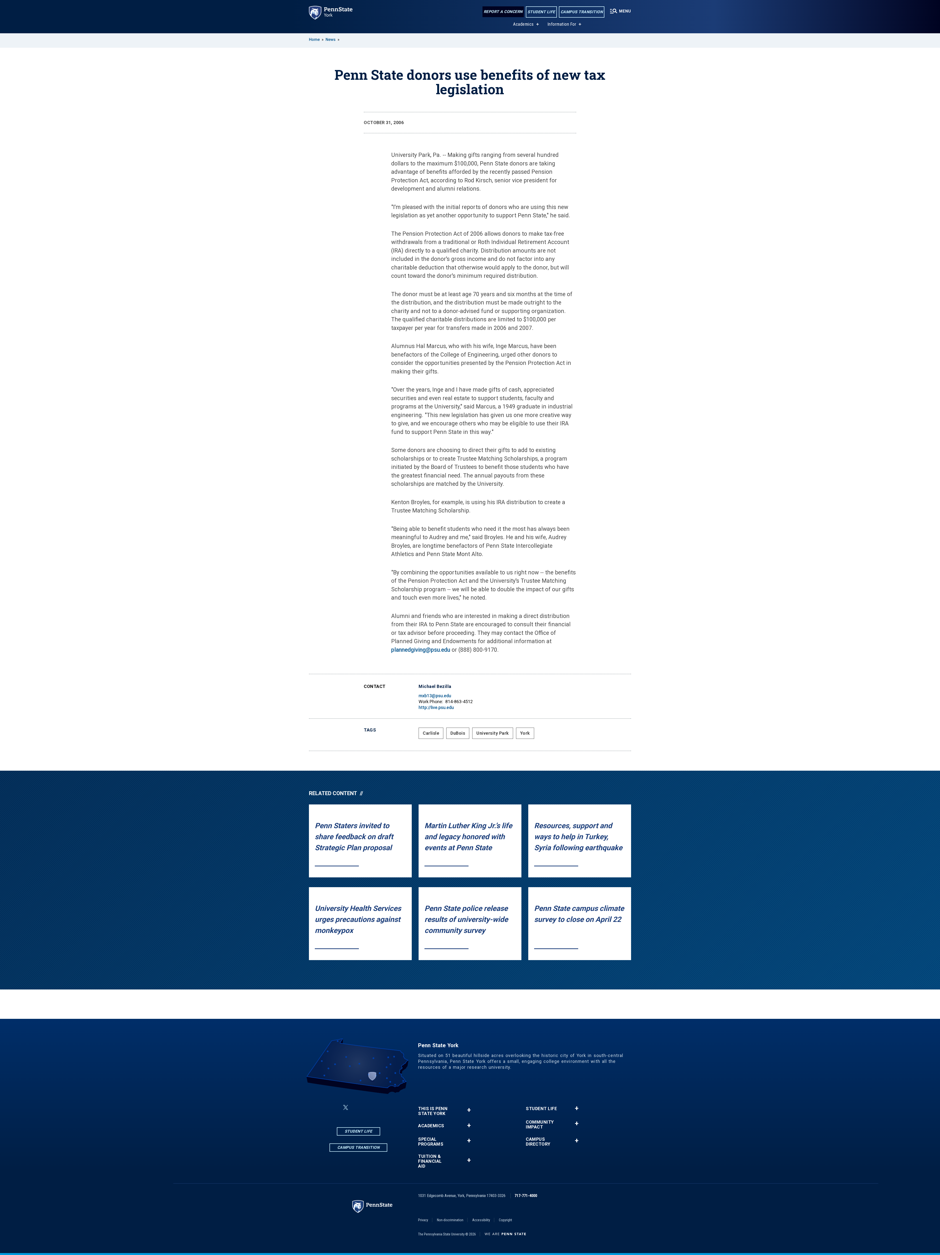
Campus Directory (538, 1142)
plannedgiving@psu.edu (420, 650)
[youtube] (382, 1108)
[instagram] (357, 1108)
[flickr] (370, 1108)
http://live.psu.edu (436, 707)
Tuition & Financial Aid (430, 1161)
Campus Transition (582, 12)
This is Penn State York (432, 1111)
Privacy (423, 1220)
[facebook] (333, 1108)
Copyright (505, 1220)
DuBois (457, 733)
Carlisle (431, 733)
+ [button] (469, 1110)
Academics (523, 24)
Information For (562, 24)
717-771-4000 (526, 1195)
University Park (492, 733)
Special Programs (430, 1142)
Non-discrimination (450, 1220)
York (525, 733)
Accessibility (481, 1220)
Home (314, 39)
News (331, 39)
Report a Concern (503, 11)
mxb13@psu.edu (435, 695)
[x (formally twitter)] (345, 1108)
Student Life (541, 12)
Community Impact (540, 1124)
